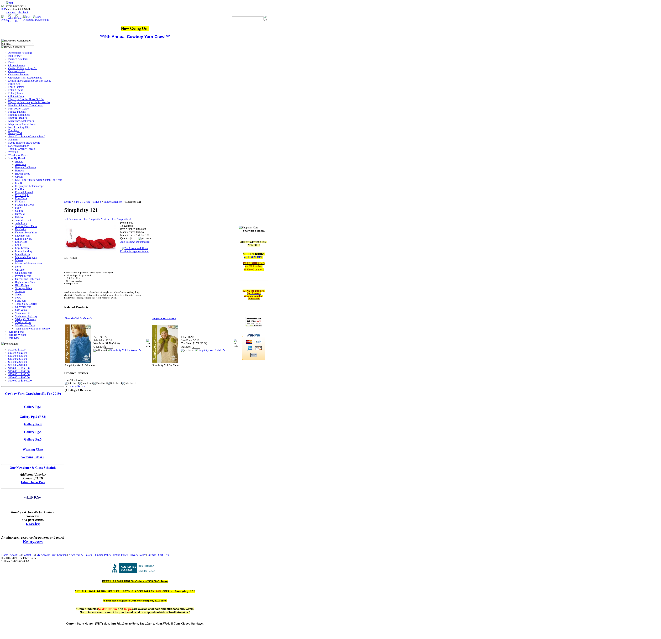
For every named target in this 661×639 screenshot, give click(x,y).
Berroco (19, 170)
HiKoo (19, 217)
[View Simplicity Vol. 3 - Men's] (210, 350)
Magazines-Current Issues (22, 124)
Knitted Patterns (17, 111)
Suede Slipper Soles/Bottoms (24, 142)
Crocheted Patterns (18, 74)
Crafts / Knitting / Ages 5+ (22, 68)
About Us (15, 554)
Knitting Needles (17, 117)
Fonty (18, 207)
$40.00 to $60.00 (17, 358)
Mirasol (19, 260)
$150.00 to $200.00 (19, 371)
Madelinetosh (22, 254)
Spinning (13, 139)
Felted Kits (14, 83)
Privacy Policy (138, 554)
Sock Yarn (20, 300)
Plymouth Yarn (23, 275)
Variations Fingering (26, 316)
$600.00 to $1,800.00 (20, 380)
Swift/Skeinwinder (18, 145)
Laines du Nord (23, 238)
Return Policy (120, 554)
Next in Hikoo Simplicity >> (116, 219)
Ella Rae (19, 189)
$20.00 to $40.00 (17, 355)
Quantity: (125, 238)
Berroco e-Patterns (18, 58)
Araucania (20, 164)
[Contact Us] (19, 21)
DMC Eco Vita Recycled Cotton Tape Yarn (38, 179)
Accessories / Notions (20, 52)
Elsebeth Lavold (24, 192)
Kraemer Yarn (22, 235)
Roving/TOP (15, 133)
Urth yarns (21, 309)
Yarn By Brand (16, 158)
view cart (11, 12)
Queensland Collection (27, 278)
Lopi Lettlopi (22, 248)
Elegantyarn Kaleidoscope (29, 186)
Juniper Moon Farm (26, 226)
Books (11, 62)
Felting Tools (15, 93)
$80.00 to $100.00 (18, 365)
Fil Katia (20, 201)
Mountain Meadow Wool (29, 263)
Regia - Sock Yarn (25, 282)
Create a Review (77, 386)
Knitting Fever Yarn (26, 232)
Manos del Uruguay (26, 257)
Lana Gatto (21, 241)
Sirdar (18, 294)
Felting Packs (15, 89)
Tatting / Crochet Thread (21, 148)
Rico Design (22, 285)
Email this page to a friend (134, 251)
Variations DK (23, 313)
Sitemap (152, 554)
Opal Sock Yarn (23, 272)
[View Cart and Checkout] (41, 19)
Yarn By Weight (17, 334)
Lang (18, 244)
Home (67, 201)
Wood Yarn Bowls (18, 155)
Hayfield (20, 213)
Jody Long (21, 223)
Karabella (20, 229)
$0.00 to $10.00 (16, 349)
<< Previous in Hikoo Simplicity (82, 219)
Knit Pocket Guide (18, 108)
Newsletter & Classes (80, 554)
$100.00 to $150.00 (19, 368)
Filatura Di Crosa (24, 204)
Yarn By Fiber (16, 331)
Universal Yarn (23, 306)
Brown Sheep (22, 173)
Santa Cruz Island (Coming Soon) (26, 136)
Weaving (13, 151)
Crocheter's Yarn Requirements (25, 77)
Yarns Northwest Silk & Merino (32, 328)
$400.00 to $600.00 (19, 377)
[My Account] (28, 19)
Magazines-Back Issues (21, 120)
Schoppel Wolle (23, 288)
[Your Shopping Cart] (9, 2)
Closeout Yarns (16, 65)
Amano (19, 161)
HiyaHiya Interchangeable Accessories (29, 102)
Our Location (59, 554)
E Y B (18, 182)
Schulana (20, 291)
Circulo (19, 176)
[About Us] (11, 21)
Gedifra (19, 210)
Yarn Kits (13, 337)
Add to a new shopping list (134, 241)
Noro (18, 266)
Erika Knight (22, 195)
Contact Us (28, 554)
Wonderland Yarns (25, 325)
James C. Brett (23, 220)
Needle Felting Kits (18, 127)
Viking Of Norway (25, 319)
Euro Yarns (21, 198)
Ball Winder (14, 55)
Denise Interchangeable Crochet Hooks (29, 80)
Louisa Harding (23, 251)
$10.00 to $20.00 (17, 352)
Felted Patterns (16, 86)
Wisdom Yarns (23, 322)
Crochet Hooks (16, 71)
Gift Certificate (16, 96)
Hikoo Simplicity (113, 201)
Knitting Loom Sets (19, 114)
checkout (23, 12)
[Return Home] (3, 8)
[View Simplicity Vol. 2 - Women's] (124, 350)
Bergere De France (25, 167)
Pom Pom (13, 130)
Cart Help (163, 554)
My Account (43, 554)
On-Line (19, 269)
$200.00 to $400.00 (19, 374)
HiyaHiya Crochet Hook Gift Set (26, 99)
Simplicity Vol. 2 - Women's (78, 318)
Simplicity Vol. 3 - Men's (164, 318)
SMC (18, 297)
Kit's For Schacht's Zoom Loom (25, 105)
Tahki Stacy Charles (26, 303)
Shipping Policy (102, 554)
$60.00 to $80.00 (17, 361)
